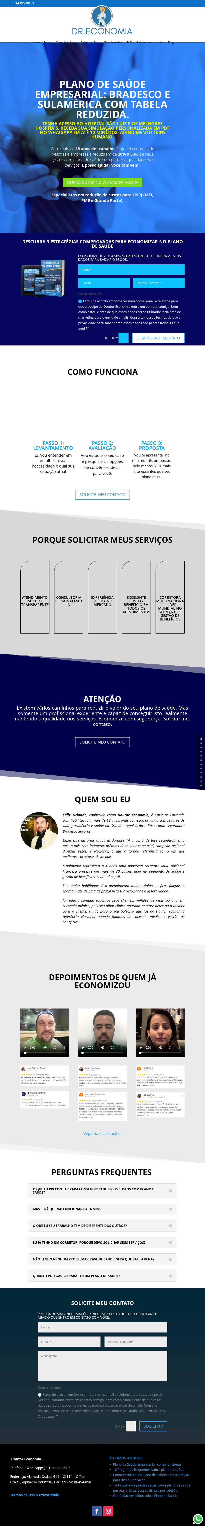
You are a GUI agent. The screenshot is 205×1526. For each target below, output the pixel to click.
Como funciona (66, 42)
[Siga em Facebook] (97, 1511)
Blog (171, 42)
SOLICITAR (153, 1426)
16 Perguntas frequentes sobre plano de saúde (148, 1469)
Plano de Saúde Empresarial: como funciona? (147, 1464)
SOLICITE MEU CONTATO (102, 494)
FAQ (129, 42)
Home (35, 42)
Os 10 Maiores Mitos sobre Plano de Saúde (145, 1495)
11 (201, 785)
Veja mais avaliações (102, 1133)
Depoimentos (113, 42)
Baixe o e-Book (90, 42)
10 (201, 781)
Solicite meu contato (150, 42)
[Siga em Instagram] (108, 1511)
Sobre (47, 42)
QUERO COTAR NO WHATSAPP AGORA (102, 182)
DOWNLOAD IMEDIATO (158, 338)
